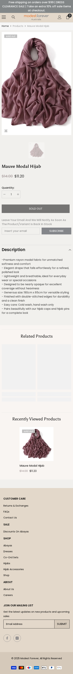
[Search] (13, 17)
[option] (36, 83)
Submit (62, 624)
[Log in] (59, 17)
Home (5, 26)
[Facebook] (7, 638)
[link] (19, 394)
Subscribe (56, 231)
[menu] (4, 17)
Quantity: (8, 188)
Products (18, 26)
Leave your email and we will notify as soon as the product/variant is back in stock (34, 222)
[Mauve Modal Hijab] (36, 444)
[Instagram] (17, 638)
